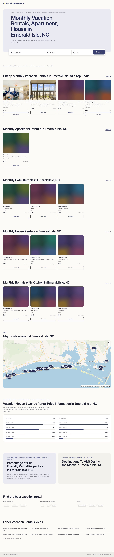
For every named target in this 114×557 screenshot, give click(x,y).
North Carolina (36, 12)
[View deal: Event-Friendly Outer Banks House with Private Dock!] (16, 245)
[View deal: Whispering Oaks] (16, 194)
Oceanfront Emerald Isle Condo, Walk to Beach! (16, 310)
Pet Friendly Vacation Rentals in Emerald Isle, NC (15, 529)
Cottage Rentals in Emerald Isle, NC (95, 528)
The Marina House (63, 259)
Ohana (32, 208)
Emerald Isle (44, 12)
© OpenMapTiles (92, 386)
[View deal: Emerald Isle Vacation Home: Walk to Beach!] (16, 90)
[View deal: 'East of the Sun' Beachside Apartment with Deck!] (16, 143)
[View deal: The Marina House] (71, 245)
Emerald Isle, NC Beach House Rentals (68, 534)
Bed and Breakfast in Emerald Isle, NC (68, 528)
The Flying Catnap (63, 208)
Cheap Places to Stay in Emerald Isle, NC (42, 534)
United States (28, 12)
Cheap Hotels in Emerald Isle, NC (40, 528)
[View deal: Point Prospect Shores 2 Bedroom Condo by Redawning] (43, 90)
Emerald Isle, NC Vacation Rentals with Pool (15, 534)
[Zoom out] (109, 345)
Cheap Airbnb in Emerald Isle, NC (12, 538)
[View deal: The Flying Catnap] (71, 194)
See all (108, 76)
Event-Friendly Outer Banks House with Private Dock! (17, 259)
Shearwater (61, 310)
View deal (16, 114)
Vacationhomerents (15, 3)
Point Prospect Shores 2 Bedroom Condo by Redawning (45, 104)
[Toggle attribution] (109, 386)
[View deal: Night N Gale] (43, 296)
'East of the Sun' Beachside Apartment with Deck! (16, 157)
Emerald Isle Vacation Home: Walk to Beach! (15, 104)
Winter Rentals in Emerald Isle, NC (95, 534)
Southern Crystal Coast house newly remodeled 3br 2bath (46, 259)
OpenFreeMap (84, 386)
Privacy (89, 554)
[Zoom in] (109, 342)
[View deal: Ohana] (43, 194)
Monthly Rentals (19, 12)
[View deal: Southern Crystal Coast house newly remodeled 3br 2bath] (43, 245)
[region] (57, 364)
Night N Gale (33, 310)
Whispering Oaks (7, 208)
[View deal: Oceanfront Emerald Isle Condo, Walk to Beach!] (16, 296)
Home (12, 12)
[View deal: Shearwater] (71, 296)
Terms (94, 554)
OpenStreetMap (104, 386)
